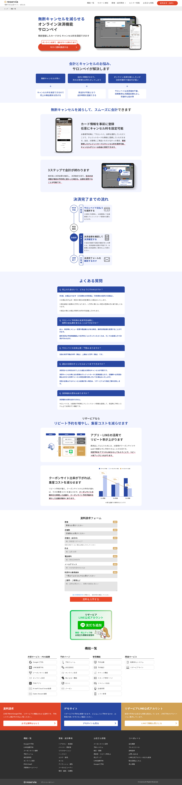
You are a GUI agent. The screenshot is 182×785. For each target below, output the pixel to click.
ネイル (61, 761)
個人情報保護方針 (78, 595)
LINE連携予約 (28, 747)
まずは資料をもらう (30, 723)
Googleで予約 (29, 744)
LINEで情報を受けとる (151, 723)
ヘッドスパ (62, 754)
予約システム (98, 747)
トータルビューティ (66, 767)
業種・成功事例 (66, 738)
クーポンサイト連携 (31, 750)
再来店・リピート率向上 (102, 754)
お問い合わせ (133, 754)
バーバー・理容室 (65, 747)
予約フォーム (28, 754)
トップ (6, 9)
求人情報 (132, 764)
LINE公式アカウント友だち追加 (140, 757)
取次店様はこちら (135, 761)
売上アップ (98, 757)
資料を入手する (91, 599)
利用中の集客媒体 (72, 572)
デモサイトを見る (91, 723)
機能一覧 (90, 3)
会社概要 (132, 744)
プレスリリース (134, 747)
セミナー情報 (134, 3)
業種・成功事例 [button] (118, 3)
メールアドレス (71, 564)
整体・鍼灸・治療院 (66, 771)
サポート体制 (103, 3)
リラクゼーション (65, 750)
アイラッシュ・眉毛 (66, 764)
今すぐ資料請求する (59, 47)
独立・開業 (98, 750)
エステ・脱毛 (63, 757)
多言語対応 (27, 757)
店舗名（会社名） (72, 538)
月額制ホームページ (31, 767)
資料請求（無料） (167, 3)
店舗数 (67, 530)
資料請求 (132, 750)
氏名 (66, 548)
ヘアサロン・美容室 (66, 744)
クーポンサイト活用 (101, 744)
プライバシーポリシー (47, 782)
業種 (66, 522)
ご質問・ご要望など (73, 580)
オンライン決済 (29, 761)
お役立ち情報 (148, 3)
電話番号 (68, 556)
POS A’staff (28, 764)
